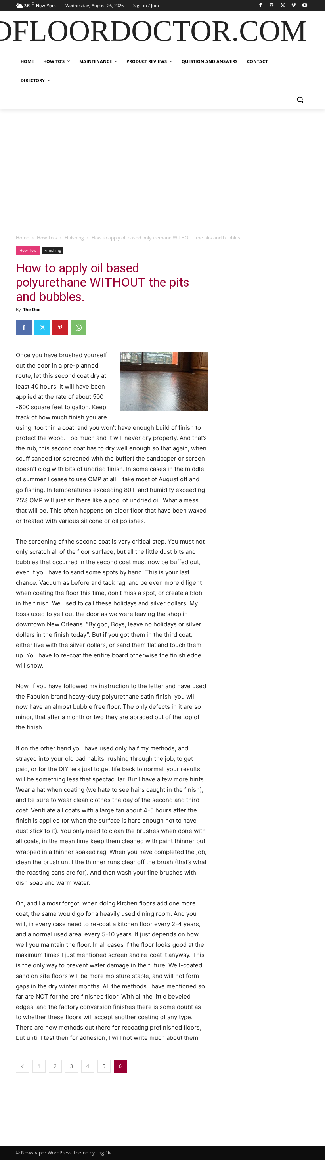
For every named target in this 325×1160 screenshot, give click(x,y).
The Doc (31, 309)
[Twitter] (282, 5)
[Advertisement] (162, 168)
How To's (47, 237)
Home (22, 237)
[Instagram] (271, 5)
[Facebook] (260, 5)
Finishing (74, 237)
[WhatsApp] (78, 327)
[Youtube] (304, 5)
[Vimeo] (293, 5)
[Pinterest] (60, 327)
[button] (300, 99)
